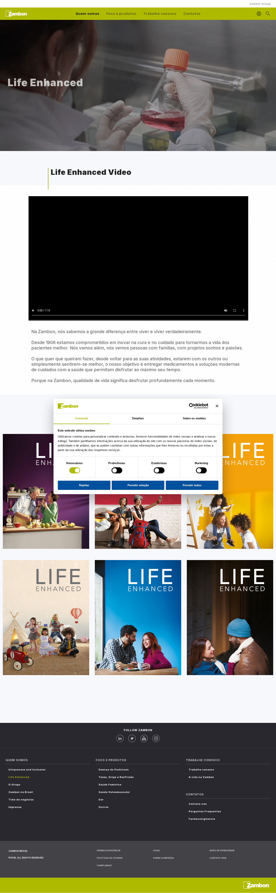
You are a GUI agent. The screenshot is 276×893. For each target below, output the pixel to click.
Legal (156, 850)
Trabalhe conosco (201, 769)
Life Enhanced (18, 777)
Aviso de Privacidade (222, 850)
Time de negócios (21, 799)
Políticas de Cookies (110, 858)
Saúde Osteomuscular (114, 792)
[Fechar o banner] (217, 406)
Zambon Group (260, 3)
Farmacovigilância (108, 850)
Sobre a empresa (163, 858)
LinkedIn (120, 738)
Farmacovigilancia (202, 818)
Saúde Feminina (110, 784)
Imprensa (15, 806)
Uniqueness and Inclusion (27, 769)
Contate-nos (198, 803)
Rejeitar (84, 485)
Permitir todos (192, 485)
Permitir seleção (138, 485)
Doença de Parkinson (114, 769)
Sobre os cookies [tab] (194, 418)
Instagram (156, 738)
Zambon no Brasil (20, 792)
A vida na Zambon (201, 777)
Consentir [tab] (81, 418)
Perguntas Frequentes (205, 811)
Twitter (132, 738)
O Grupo (14, 784)
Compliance (104, 865)
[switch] (117, 470)
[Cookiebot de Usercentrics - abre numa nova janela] (191, 406)
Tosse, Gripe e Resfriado (116, 777)
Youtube (144, 738)
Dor (101, 799)
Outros (104, 806)
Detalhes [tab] (138, 418)
